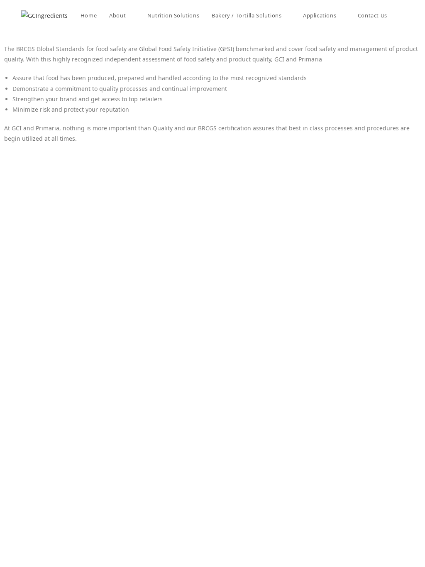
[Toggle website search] (401, 15)
